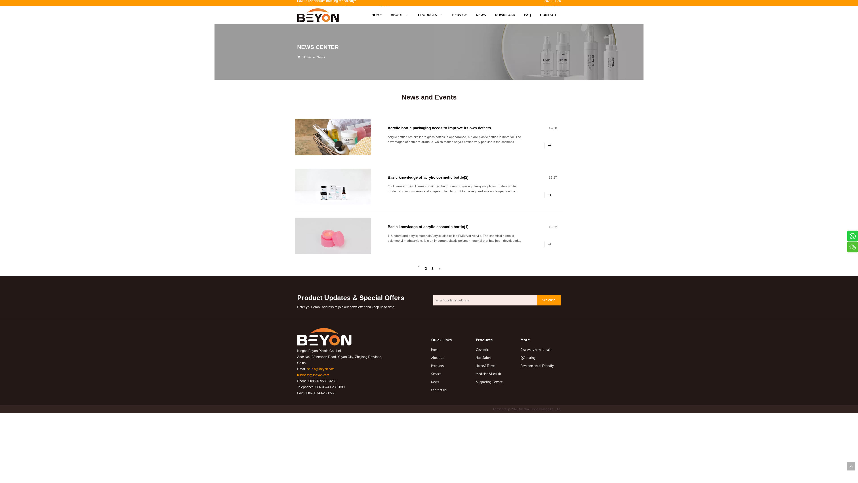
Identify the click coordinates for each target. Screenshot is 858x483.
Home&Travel (486, 366)
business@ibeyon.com (313, 375)
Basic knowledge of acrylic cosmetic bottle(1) (428, 227)
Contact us (439, 390)
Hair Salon (483, 358)
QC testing (528, 358)
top (851, 466)
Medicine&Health (488, 374)
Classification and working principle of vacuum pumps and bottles (344, 4)
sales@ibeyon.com (320, 369)
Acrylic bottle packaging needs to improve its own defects (439, 128)
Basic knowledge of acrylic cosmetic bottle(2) (428, 177)
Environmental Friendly (537, 366)
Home (435, 349)
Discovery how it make (536, 349)
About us (437, 358)
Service (436, 374)
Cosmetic (482, 349)
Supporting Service (489, 382)
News (435, 382)
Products (437, 366)
